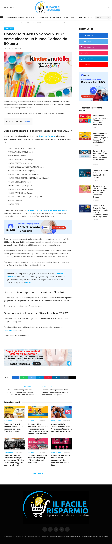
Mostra (27, 121)
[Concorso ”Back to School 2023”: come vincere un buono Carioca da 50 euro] (38, 74)
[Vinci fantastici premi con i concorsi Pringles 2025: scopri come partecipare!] (85, 118)
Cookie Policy (69, 536)
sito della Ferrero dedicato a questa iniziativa (47, 210)
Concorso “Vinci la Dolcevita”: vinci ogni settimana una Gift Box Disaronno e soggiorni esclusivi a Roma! (14, 460)
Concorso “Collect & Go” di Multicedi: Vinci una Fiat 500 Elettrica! (100, 174)
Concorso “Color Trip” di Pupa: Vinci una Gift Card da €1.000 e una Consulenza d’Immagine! (100, 191)
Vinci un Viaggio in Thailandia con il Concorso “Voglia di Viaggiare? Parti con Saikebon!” (100, 137)
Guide (73, 17)
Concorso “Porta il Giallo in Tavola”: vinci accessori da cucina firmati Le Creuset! (13, 427)
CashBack (57, 17)
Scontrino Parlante (47, 136)
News (66, 17)
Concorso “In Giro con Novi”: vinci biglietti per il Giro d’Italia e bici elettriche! (37, 459)
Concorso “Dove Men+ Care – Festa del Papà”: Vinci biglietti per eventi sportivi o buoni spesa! (100, 156)
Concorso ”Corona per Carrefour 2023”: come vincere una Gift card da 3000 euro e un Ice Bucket (20, 392)
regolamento (10, 330)
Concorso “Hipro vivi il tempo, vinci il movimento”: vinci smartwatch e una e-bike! (60, 460)
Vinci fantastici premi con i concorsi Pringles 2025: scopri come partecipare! (100, 120)
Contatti (105, 536)
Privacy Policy (59, 536)
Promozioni (31, 17)
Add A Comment (38, 473)
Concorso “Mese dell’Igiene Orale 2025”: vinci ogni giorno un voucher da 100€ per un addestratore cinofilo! (38, 429)
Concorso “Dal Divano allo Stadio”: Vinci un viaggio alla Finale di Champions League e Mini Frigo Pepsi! (100, 211)
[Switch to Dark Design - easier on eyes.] (108, 7)
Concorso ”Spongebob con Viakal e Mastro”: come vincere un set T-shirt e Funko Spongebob (55, 392)
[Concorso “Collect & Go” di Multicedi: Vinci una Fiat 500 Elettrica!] (85, 173)
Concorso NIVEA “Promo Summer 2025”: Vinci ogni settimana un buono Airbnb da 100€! (61, 427)
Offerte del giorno (15, 17)
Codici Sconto (45, 17)
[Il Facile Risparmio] (56, 7)
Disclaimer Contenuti (95, 536)
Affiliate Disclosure (81, 536)
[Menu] (1, 17)
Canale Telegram (85, 17)
